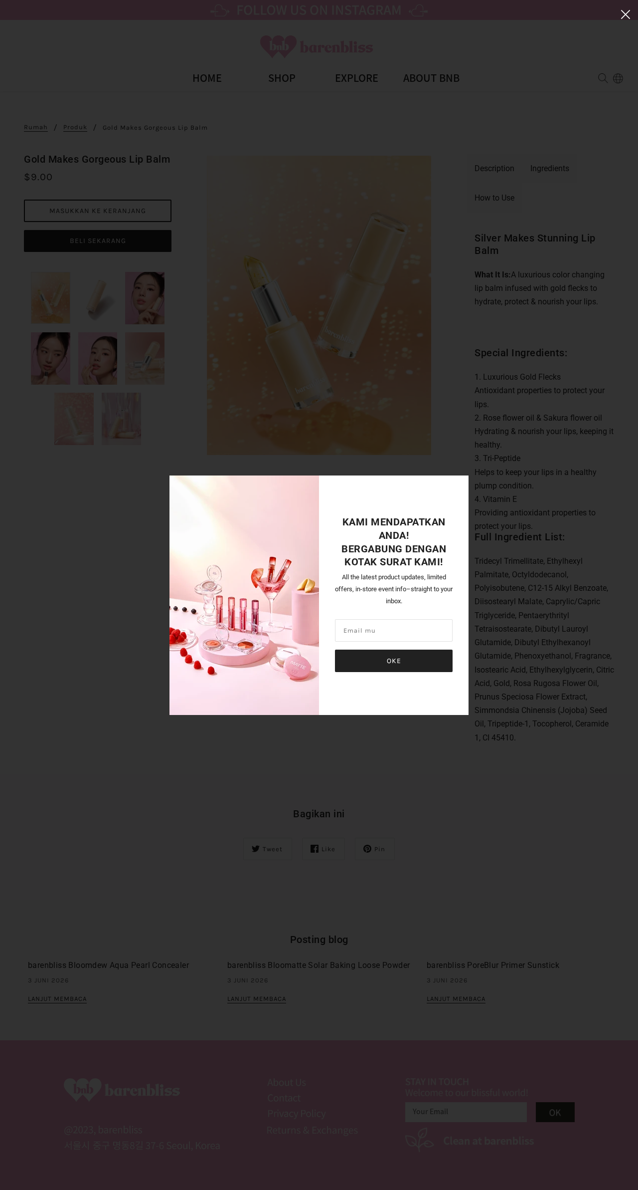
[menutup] (625, 13)
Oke (394, 661)
